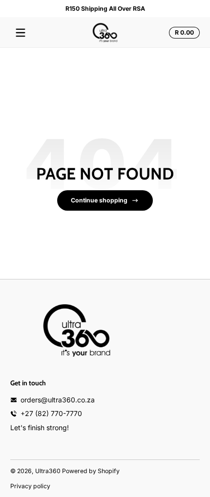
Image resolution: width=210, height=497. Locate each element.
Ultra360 (48, 471)
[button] (183, 32)
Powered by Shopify (91, 471)
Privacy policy (30, 486)
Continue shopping (99, 200)
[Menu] (20, 32)
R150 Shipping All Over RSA (105, 8)
